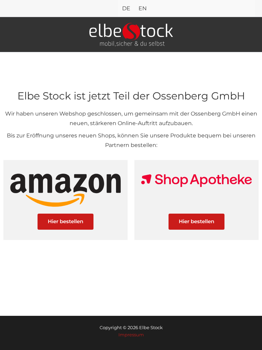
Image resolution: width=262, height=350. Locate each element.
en (143, 8)
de (126, 8)
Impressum (131, 334)
